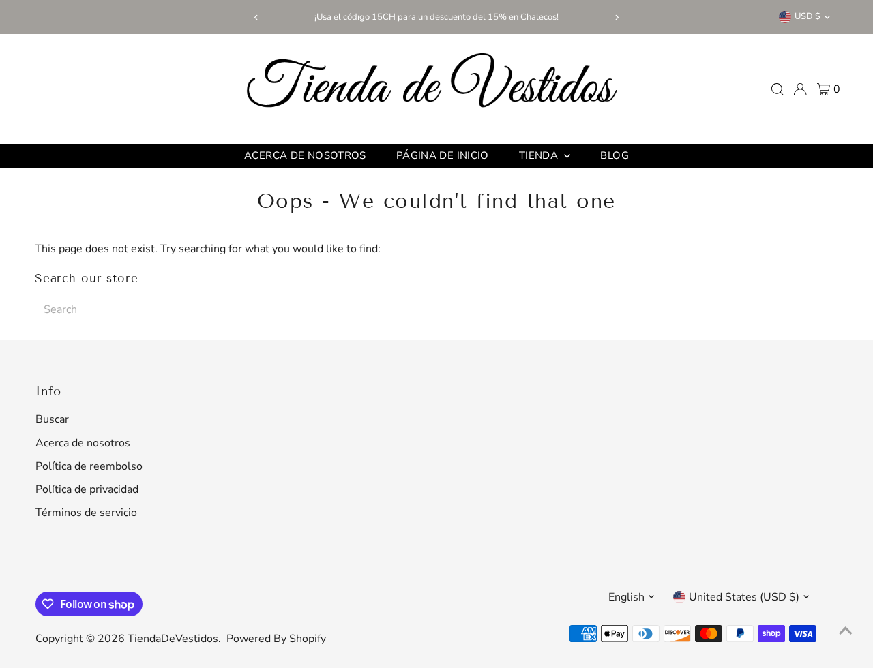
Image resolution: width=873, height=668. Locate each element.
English (626, 597)
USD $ (807, 16)
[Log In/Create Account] (800, 89)
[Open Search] (777, 89)
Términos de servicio (86, 512)
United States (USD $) (744, 597)
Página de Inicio (442, 155)
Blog (614, 155)
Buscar (52, 419)
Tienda (540, 155)
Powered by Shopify (276, 638)
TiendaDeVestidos (173, 638)
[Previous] (256, 17)
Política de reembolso (89, 466)
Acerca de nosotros (305, 155)
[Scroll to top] (845, 630)
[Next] (617, 17)
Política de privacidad (86, 489)
